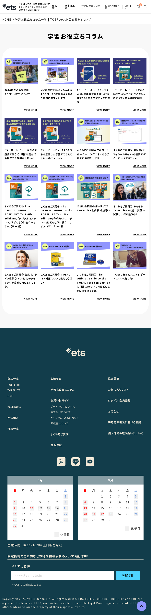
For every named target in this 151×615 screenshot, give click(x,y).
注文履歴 (113, 378)
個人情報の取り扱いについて (126, 433)
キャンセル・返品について (65, 417)
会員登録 (125, 400)
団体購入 (13, 418)
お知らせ (56, 378)
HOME (6, 19)
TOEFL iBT (14, 384)
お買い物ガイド (112, 6)
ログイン (128, 6)
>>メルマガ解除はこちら (26, 584)
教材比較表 (70, 6)
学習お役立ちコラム (63, 389)
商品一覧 (56, 6)
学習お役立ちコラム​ (90, 6)
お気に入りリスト (118, 389)
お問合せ (113, 411)
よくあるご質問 (60, 434)
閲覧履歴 (56, 445)
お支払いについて (61, 412)
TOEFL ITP (14, 390)
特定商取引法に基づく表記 (124, 422)
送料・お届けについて (63, 406)
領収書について (59, 423)
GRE (10, 396)
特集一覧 (13, 428)
